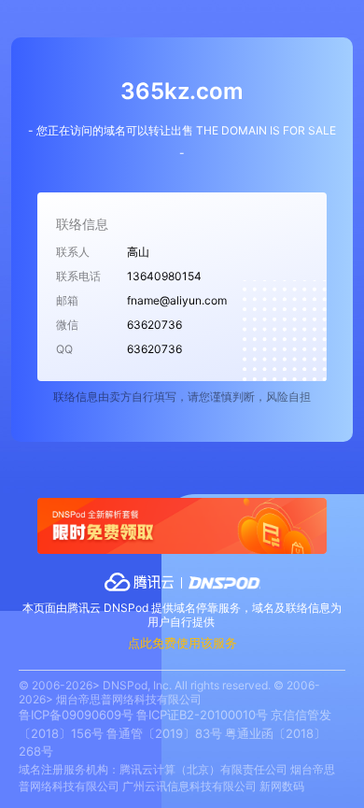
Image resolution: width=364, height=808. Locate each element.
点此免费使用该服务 (182, 642)
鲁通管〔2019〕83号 (164, 733)
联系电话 (78, 276)
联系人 (73, 252)
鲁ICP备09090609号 (76, 714)
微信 (67, 325)
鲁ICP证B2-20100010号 (202, 714)
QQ (64, 349)
